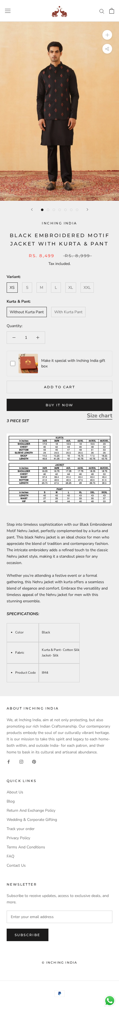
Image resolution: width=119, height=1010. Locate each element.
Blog (11, 801)
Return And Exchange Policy (31, 810)
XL (70, 287)
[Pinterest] (34, 761)
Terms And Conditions (26, 847)
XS (12, 287)
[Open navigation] (8, 11)
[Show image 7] (77, 210)
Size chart (99, 415)
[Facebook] (9, 761)
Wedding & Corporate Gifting (32, 819)
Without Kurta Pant (27, 312)
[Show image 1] (42, 210)
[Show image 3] (54, 210)
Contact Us (16, 865)
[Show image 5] (65, 210)
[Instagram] (21, 761)
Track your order (21, 828)
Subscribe (27, 935)
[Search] (101, 11)
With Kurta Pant (68, 312)
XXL (87, 287)
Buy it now (60, 405)
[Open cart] (111, 11)
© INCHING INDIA (59, 962)
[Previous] (32, 209)
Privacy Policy (18, 838)
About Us (15, 792)
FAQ (10, 856)
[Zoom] (107, 35)
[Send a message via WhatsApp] (109, 1000)
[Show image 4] (59, 210)
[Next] (87, 209)
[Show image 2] (48, 210)
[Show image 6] (71, 210)
